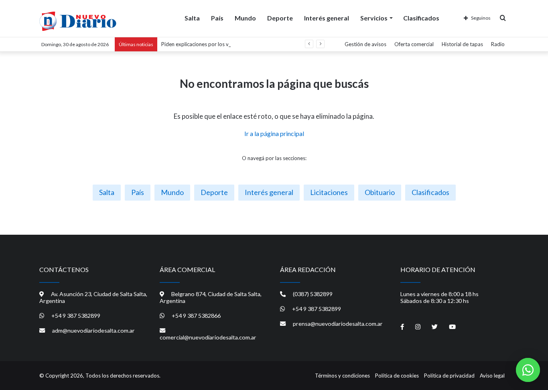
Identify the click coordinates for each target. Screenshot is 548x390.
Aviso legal (492, 375)
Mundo (245, 18)
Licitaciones (329, 192)
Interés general (326, 18)
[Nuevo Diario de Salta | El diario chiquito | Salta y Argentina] (77, 21)
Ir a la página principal (274, 133)
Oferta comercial (414, 44)
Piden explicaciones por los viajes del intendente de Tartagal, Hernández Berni (252, 44)
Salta (192, 18)
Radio (498, 44)
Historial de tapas (462, 44)
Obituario (380, 192)
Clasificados (421, 18)
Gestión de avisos (365, 44)
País (217, 18)
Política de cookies (397, 375)
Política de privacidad (449, 375)
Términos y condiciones (342, 375)
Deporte (280, 18)
